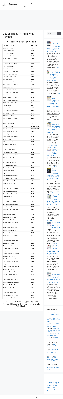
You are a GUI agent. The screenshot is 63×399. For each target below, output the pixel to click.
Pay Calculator (50, 3)
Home (25, 3)
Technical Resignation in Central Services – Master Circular (53, 367)
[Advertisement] (31, 18)
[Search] (59, 33)
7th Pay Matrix (32, 3)
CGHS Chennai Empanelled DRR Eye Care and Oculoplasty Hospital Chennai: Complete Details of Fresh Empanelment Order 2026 (53, 277)
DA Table (25, 6)
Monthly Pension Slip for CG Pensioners (52, 339)
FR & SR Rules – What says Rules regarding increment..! (53, 314)
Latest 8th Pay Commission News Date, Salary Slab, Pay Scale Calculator (53, 384)
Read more (49, 121)
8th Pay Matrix (40, 3)
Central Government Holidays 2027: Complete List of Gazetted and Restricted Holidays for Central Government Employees (53, 46)
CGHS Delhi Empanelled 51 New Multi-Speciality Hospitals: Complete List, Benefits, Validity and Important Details (53, 250)
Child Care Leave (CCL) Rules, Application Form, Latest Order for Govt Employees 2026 (53, 359)
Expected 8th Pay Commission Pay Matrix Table (52, 389)
